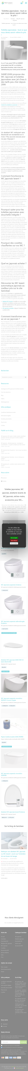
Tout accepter (14, 538)
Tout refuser (14, 540)
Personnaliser (14, 543)
